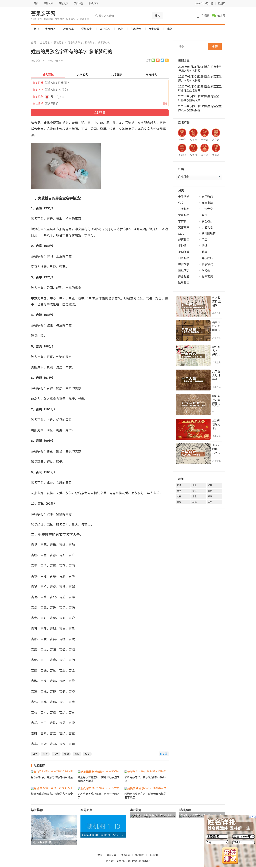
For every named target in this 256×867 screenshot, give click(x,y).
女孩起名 (183, 215)
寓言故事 (183, 227)
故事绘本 (68, 28)
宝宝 (194, 496)
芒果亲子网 (43, 13)
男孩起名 (59, 42)
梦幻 (66, 754)
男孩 (76, 754)
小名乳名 (207, 227)
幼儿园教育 (209, 233)
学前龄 (182, 221)
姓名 (179, 496)
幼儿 (181, 233)
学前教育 (86, 28)
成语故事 (183, 239)
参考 (45, 754)
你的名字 (38, 89)
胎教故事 (183, 282)
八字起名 (183, 209)
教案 (204, 252)
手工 (204, 239)
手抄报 (182, 245)
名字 (55, 754)
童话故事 (183, 270)
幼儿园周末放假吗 (42, 842)
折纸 (204, 245)
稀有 (87, 754)
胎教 (120, 28)
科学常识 (207, 264)
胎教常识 (207, 276)
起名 (210, 502)
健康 (169, 28)
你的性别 (38, 96)
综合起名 (183, 276)
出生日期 (38, 103)
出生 (194, 485)
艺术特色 (135, 28)
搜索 (157, 15)
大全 (179, 491)
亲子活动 (183, 196)
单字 (35, 754)
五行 (179, 485)
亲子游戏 (207, 196)
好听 (210, 491)
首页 (36, 3)
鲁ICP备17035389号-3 (139, 861)
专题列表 (63, 3)
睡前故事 (183, 264)
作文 (181, 202)
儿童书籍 (207, 202)
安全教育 (207, 221)
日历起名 (183, 258)
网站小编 (35, 60)
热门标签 (78, 3)
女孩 (194, 491)
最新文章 (48, 3)
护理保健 (183, 252)
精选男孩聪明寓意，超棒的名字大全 (52, 793)
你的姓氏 (38, 82)
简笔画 (206, 270)
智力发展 (104, 28)
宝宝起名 (50, 28)
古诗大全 (207, 209)
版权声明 (93, 3)
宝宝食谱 (154, 28)
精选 (194, 502)
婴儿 (204, 215)
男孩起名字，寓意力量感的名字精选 (52, 777)
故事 (210, 496)
